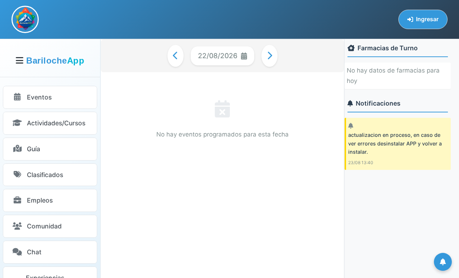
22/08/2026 (217, 55)
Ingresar (427, 19)
